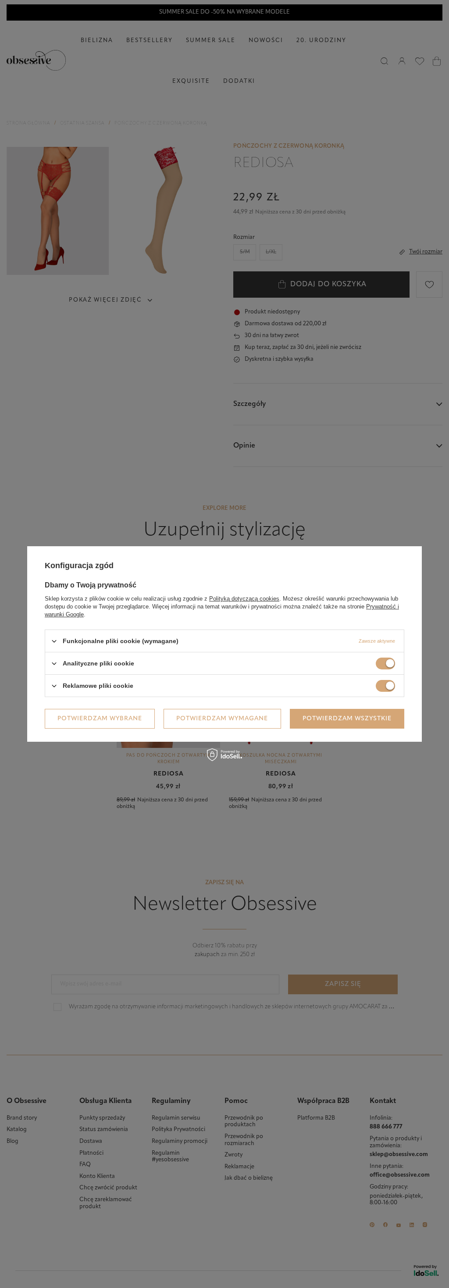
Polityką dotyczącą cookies (244, 598)
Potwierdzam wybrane (99, 718)
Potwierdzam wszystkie (347, 718)
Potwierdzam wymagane (222, 718)
